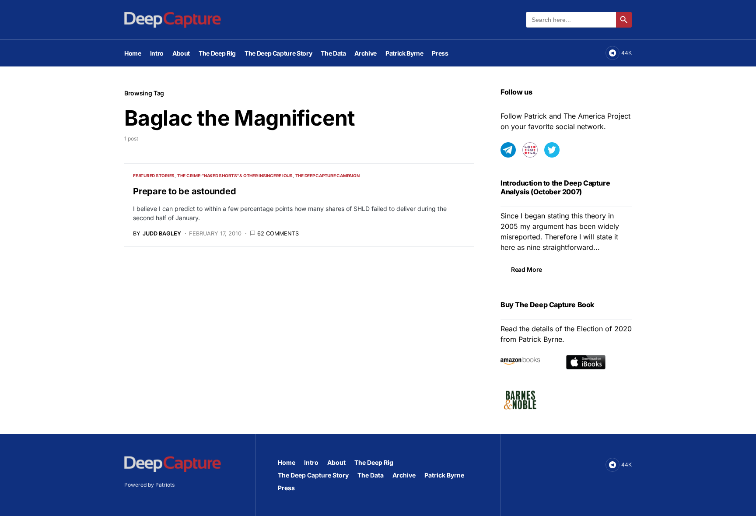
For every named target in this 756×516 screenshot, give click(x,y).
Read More (526, 269)
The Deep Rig (373, 462)
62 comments (278, 233)
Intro (311, 462)
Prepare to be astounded (184, 191)
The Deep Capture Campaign (327, 175)
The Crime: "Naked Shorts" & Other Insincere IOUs (235, 175)
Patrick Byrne (444, 475)
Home (286, 462)
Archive (404, 475)
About (336, 462)
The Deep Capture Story (313, 475)
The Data (370, 475)
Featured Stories (154, 175)
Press (286, 487)
